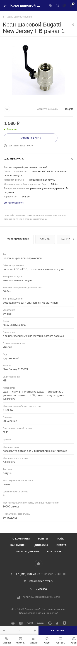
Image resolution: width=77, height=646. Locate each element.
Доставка (41, 545)
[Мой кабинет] (64, 5)
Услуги (43, 538)
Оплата (61, 545)
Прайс (60, 538)
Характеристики (18, 239)
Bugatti (69, 108)
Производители (27, 551)
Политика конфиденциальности (41, 597)
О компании (21, 538)
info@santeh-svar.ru (41, 580)
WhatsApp (38, 563)
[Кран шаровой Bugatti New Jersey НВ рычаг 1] (38, 68)
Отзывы (45, 239)
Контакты (54, 551)
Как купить (18, 545)
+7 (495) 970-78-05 (28, 574)
